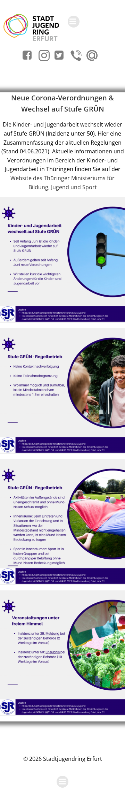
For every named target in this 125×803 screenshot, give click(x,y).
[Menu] (74, 22)
